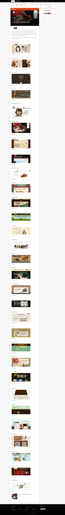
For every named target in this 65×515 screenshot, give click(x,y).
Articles (37, 4)
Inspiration (32, 4)
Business (19, 508)
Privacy (34, 508)
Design (12, 508)
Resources (41, 4)
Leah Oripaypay (14, 23)
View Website (13, 54)
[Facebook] (14, 28)
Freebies (45, 4)
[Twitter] (16, 28)
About (27, 508)
